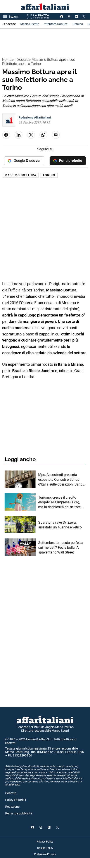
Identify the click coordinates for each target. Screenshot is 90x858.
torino (49, 175)
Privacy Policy (45, 841)
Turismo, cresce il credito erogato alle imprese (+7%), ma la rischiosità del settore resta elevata (59, 502)
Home (6, 60)
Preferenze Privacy (45, 854)
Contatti (10, 793)
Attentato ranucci (55, 24)
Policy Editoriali (15, 800)
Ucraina (78, 24)
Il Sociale (21, 60)
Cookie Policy (45, 848)
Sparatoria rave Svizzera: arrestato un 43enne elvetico (60, 524)
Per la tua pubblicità (18, 813)
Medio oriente (29, 24)
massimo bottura (20, 175)
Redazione (12, 806)
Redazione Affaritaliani (35, 117)
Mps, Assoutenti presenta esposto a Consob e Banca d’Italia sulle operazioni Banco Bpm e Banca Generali (61, 480)
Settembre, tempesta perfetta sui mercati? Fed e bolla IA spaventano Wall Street (60, 548)
